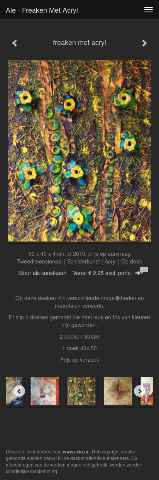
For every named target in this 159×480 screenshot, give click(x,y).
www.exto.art (76, 451)
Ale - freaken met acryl (42, 10)
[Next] (139, 391)
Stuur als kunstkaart (74, 273)
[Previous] (19, 391)
